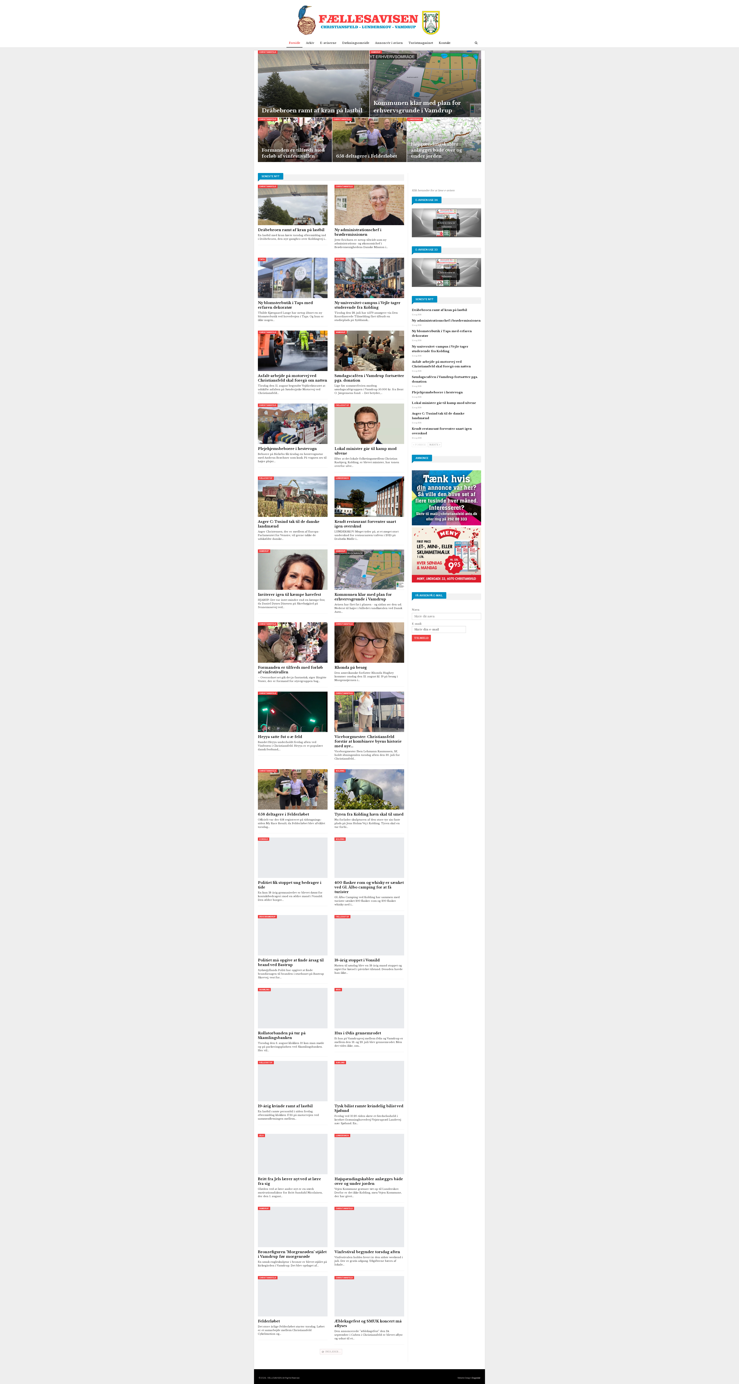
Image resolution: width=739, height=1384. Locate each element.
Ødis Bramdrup (267, 917)
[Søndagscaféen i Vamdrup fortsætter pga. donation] (369, 351)
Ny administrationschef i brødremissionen (446, 320)
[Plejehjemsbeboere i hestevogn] (293, 424)
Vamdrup (376, 52)
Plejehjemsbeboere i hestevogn (287, 449)
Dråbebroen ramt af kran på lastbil (312, 110)
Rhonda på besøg (350, 667)
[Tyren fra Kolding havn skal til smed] (369, 789)
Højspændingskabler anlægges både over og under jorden (436, 150)
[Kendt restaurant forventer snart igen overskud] (369, 496)
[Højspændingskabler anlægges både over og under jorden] (444, 139)
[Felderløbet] (293, 1296)
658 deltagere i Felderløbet (366, 156)
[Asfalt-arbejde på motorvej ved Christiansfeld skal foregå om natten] (293, 351)
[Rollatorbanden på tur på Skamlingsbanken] (293, 1008)
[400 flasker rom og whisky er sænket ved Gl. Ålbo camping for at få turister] (369, 857)
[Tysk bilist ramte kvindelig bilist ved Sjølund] (369, 1081)
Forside (294, 43)
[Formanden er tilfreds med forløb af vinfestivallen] (294, 139)
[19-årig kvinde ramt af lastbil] (293, 1081)
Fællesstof (342, 405)
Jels (261, 1135)
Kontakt (444, 43)
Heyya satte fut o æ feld (280, 737)
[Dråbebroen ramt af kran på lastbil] (313, 83)
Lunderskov (414, 119)
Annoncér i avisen (389, 43)
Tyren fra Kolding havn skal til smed (369, 814)
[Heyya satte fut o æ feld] (293, 712)
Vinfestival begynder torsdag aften (367, 1252)
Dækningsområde (355, 43)
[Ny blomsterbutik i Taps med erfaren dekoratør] (293, 278)
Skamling (264, 990)
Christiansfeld (267, 52)
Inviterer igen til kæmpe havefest (289, 595)
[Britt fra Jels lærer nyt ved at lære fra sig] (293, 1154)
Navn (415, 609)
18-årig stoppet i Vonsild (357, 960)
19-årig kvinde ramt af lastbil (285, 1106)
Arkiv (310, 43)
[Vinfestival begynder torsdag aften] (369, 1227)
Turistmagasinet (421, 43)
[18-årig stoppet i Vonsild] (369, 935)
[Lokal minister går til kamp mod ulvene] (369, 424)
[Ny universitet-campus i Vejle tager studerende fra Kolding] (369, 278)
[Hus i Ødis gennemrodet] (369, 1008)
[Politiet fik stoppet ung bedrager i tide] (293, 857)
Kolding (340, 259)
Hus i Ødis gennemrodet (357, 1033)
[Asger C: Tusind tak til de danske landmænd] (293, 496)
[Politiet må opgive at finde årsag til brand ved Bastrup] (293, 935)
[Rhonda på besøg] (369, 642)
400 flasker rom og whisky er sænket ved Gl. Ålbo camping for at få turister (369, 887)
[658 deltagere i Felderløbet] (369, 139)
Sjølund (340, 1062)
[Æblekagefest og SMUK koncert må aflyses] (369, 1296)
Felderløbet (269, 1321)
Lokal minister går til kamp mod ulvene (444, 403)
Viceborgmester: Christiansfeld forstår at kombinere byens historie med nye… (368, 741)
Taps (262, 259)
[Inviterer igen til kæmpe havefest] (293, 569)
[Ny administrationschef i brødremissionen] (369, 205)
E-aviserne (328, 43)
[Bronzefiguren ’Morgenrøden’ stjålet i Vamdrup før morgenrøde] (293, 1227)
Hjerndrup (341, 1351)
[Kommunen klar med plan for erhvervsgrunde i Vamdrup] (425, 83)
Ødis (338, 990)
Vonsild (263, 839)
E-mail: (417, 623)
